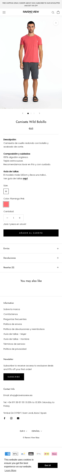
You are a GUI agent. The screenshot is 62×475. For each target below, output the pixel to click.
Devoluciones (9, 258)
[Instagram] (11, 418)
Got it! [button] (48, 465)
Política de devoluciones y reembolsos (24, 329)
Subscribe (14, 376)
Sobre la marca (11, 309)
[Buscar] (53, 12)
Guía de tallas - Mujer (14, 333)
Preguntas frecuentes (15, 319)
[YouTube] (18, 418)
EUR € (22, 431)
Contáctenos (10, 314)
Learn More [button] (10, 470)
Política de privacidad (14, 348)
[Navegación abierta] (4, 12)
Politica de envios (12, 324)
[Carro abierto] (58, 12)
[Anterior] (22, 113)
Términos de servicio (14, 343)
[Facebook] (4, 418)
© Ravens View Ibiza (31, 437)
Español (36, 431)
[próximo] (39, 113)
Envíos (6, 248)
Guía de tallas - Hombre (16, 338)
